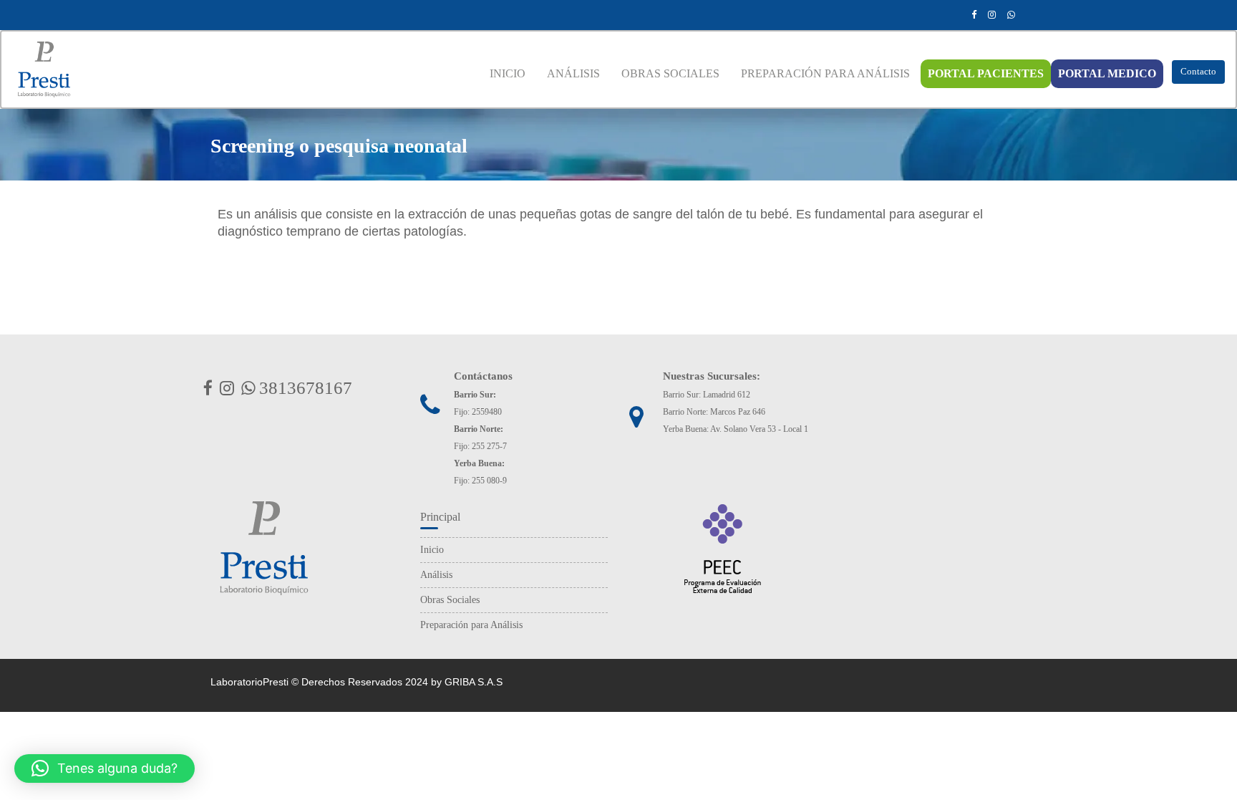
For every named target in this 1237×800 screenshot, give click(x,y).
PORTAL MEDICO (1107, 73)
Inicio (432, 549)
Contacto (1198, 71)
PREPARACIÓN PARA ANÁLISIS (825, 73)
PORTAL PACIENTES (986, 73)
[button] (104, 768)
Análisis (436, 574)
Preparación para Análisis (471, 625)
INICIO (507, 73)
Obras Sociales (450, 599)
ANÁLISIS (573, 73)
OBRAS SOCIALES (670, 73)
